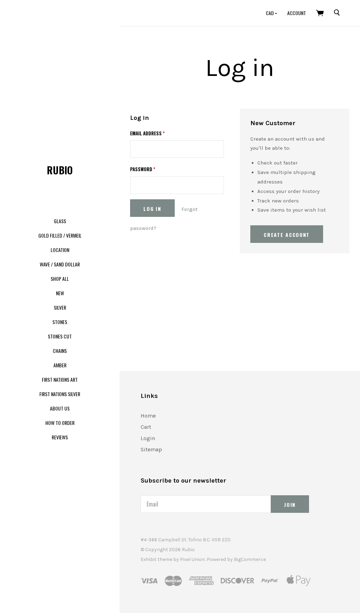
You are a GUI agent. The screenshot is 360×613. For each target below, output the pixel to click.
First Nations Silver (59, 394)
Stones (59, 321)
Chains (60, 350)
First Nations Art (60, 379)
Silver (60, 307)
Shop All (60, 278)
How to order (60, 422)
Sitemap (151, 449)
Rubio (60, 170)
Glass (60, 221)
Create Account (287, 234)
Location (60, 249)
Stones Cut (60, 336)
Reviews (60, 437)
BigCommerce (250, 559)
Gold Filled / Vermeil (60, 235)
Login (148, 438)
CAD (270, 13)
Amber (59, 365)
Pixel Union (192, 559)
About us (60, 408)
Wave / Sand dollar (60, 264)
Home (148, 415)
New (60, 293)
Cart (146, 427)
